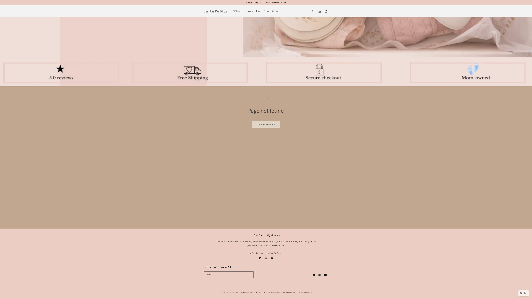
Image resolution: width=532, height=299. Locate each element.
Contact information (305, 292)
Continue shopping (266, 124)
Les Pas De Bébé (232, 292)
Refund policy (246, 292)
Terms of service (274, 292)
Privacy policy (260, 292)
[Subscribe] (250, 274)
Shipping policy (289, 292)
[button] (238, 11)
